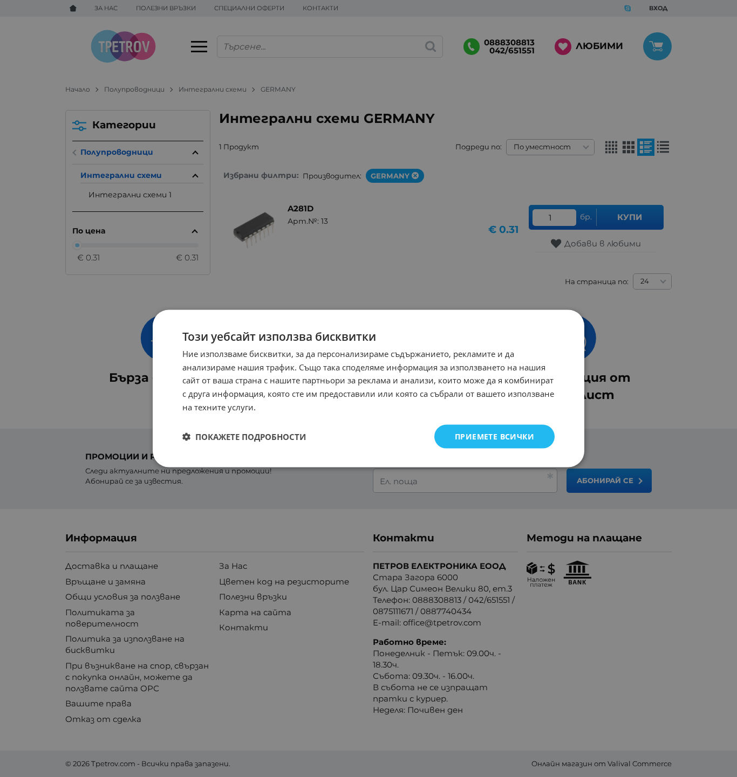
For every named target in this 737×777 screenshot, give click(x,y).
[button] (244, 437)
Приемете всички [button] (494, 436)
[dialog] (368, 388)
